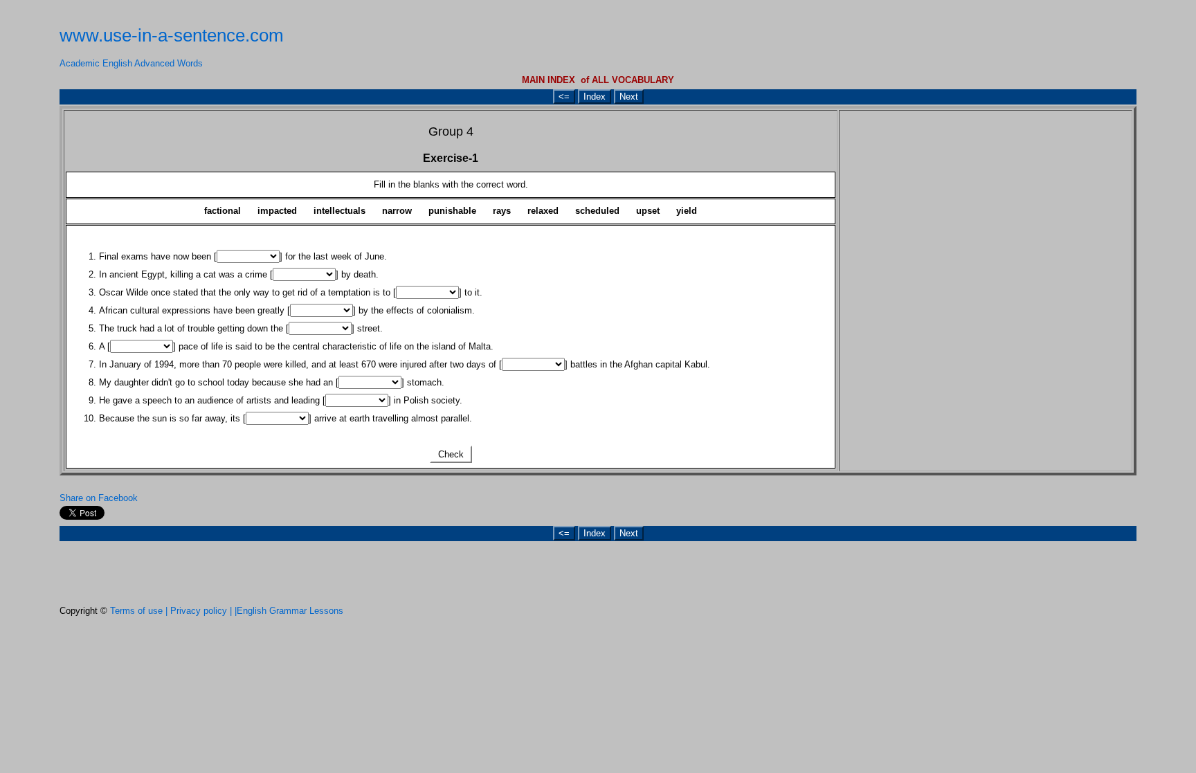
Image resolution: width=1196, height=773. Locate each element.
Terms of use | (140, 611)
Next (628, 96)
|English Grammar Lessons (289, 611)
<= (564, 96)
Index (594, 96)
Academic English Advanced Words (131, 63)
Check (450, 454)
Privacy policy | (202, 611)
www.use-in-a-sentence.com (172, 35)
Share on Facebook (99, 498)
